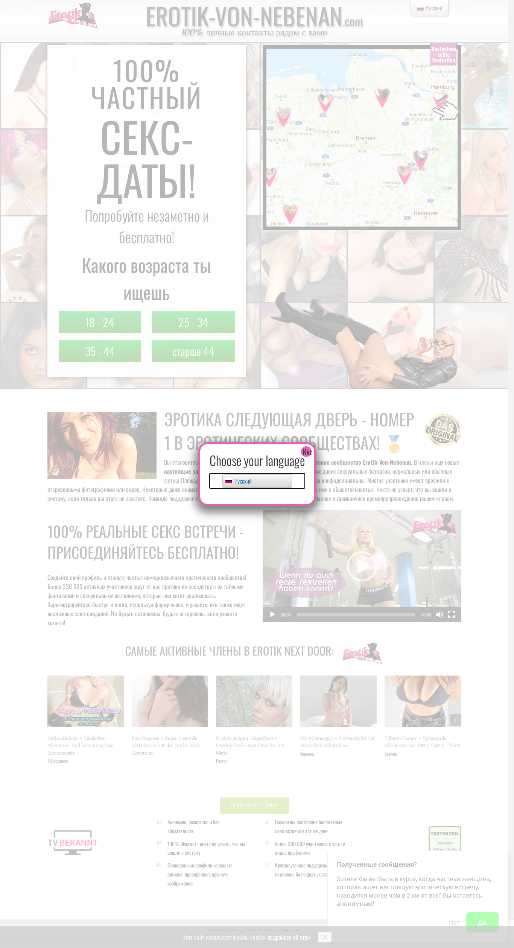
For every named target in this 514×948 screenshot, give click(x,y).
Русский (242, 480)
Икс (307, 451)
